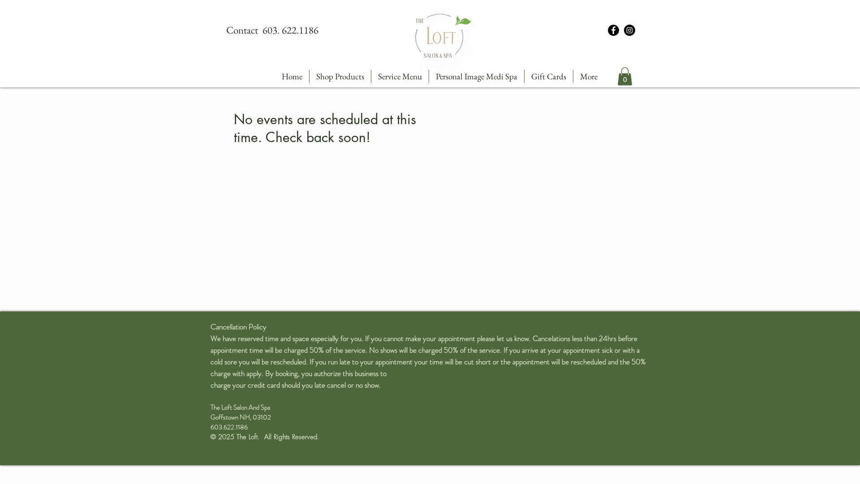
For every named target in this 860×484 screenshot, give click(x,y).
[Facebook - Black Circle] (613, 30)
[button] (624, 76)
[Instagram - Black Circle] (629, 30)
